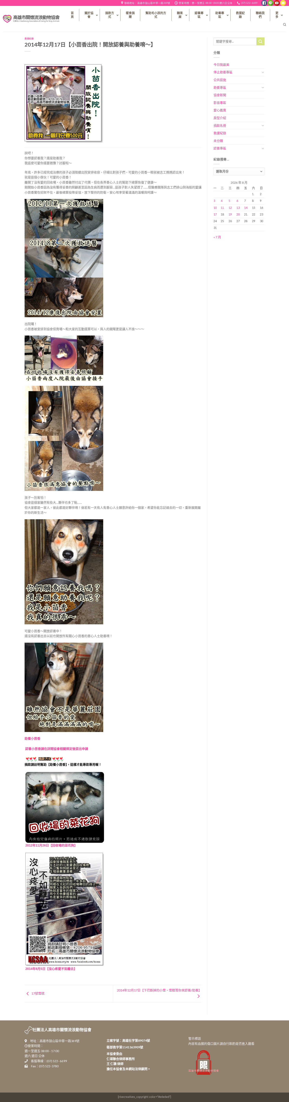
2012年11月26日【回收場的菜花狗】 (51, 845)
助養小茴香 (32, 738)
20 (238, 214)
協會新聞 (220, 95)
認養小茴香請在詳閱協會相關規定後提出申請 (56, 749)
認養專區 (220, 148)
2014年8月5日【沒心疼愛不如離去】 (51, 969)
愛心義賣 (220, 110)
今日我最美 (221, 64)
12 (230, 207)
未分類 (218, 141)
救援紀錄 (29, 38)
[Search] (284, 24)
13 (238, 207)
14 (245, 207)
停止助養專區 (223, 72)
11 (222, 207)
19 (230, 214)
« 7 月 (217, 237)
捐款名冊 (220, 125)
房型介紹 (220, 118)
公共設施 (220, 80)
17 (215, 214)
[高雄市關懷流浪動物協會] (31, 19)
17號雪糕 (37, 993)
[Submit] (260, 41)
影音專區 (220, 102)
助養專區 (220, 87)
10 (215, 207)
